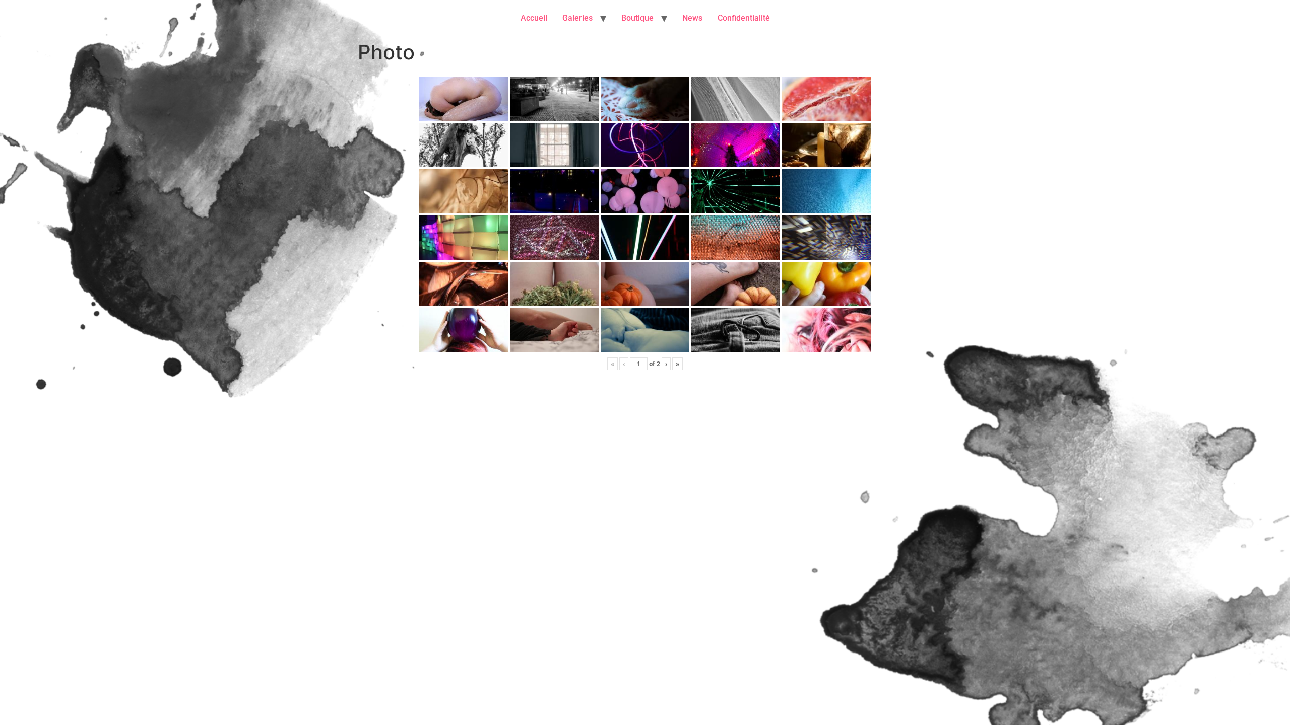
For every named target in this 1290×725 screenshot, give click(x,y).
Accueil (534, 18)
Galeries (577, 18)
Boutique (637, 18)
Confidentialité (744, 18)
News (692, 18)
